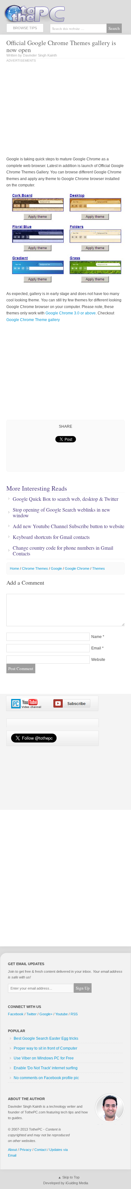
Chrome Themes (35, 568)
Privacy (25, 1150)
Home (14, 568)
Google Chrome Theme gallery (33, 320)
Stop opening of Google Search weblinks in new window (61, 512)
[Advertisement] (59, 109)
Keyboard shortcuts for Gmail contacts (51, 537)
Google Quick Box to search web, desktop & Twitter (65, 499)
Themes (98, 568)
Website (98, 659)
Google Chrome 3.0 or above (70, 313)
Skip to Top (70, 1177)
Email (96, 648)
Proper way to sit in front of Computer (45, 1048)
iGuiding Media (77, 1183)
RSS (74, 1014)
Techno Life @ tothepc (51, 12)
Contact (40, 1150)
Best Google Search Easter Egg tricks (46, 1038)
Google (56, 568)
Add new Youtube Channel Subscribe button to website (68, 526)
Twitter (31, 1014)
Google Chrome (77, 568)
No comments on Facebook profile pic (46, 1078)
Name (96, 637)
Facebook (16, 1014)
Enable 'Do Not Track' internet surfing (46, 1068)
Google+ (45, 1014)
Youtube (61, 1014)
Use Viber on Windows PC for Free (44, 1058)
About (12, 1150)
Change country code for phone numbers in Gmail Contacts (63, 550)
